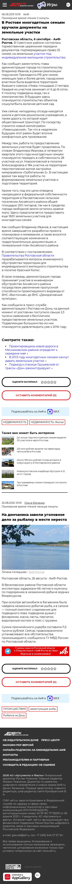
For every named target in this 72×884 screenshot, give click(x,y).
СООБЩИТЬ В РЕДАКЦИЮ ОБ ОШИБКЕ (29, 764)
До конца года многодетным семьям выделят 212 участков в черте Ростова (41, 439)
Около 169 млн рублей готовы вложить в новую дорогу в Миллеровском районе (39, 461)
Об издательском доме (20, 740)
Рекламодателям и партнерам (26, 759)
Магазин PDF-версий (18, 745)
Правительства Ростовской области (28, 255)
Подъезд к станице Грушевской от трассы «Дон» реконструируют (32, 366)
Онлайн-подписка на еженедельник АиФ (34, 750)
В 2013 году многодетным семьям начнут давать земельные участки (37, 359)
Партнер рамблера (33, 867)
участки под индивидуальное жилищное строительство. (34, 55)
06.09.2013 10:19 (11, 14)
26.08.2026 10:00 (12, 502)
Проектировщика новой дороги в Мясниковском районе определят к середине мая (31, 350)
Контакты (10, 754)
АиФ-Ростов (36, 572)
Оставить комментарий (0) (36, 395)
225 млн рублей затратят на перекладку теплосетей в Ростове (38, 450)
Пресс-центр (50, 740)
